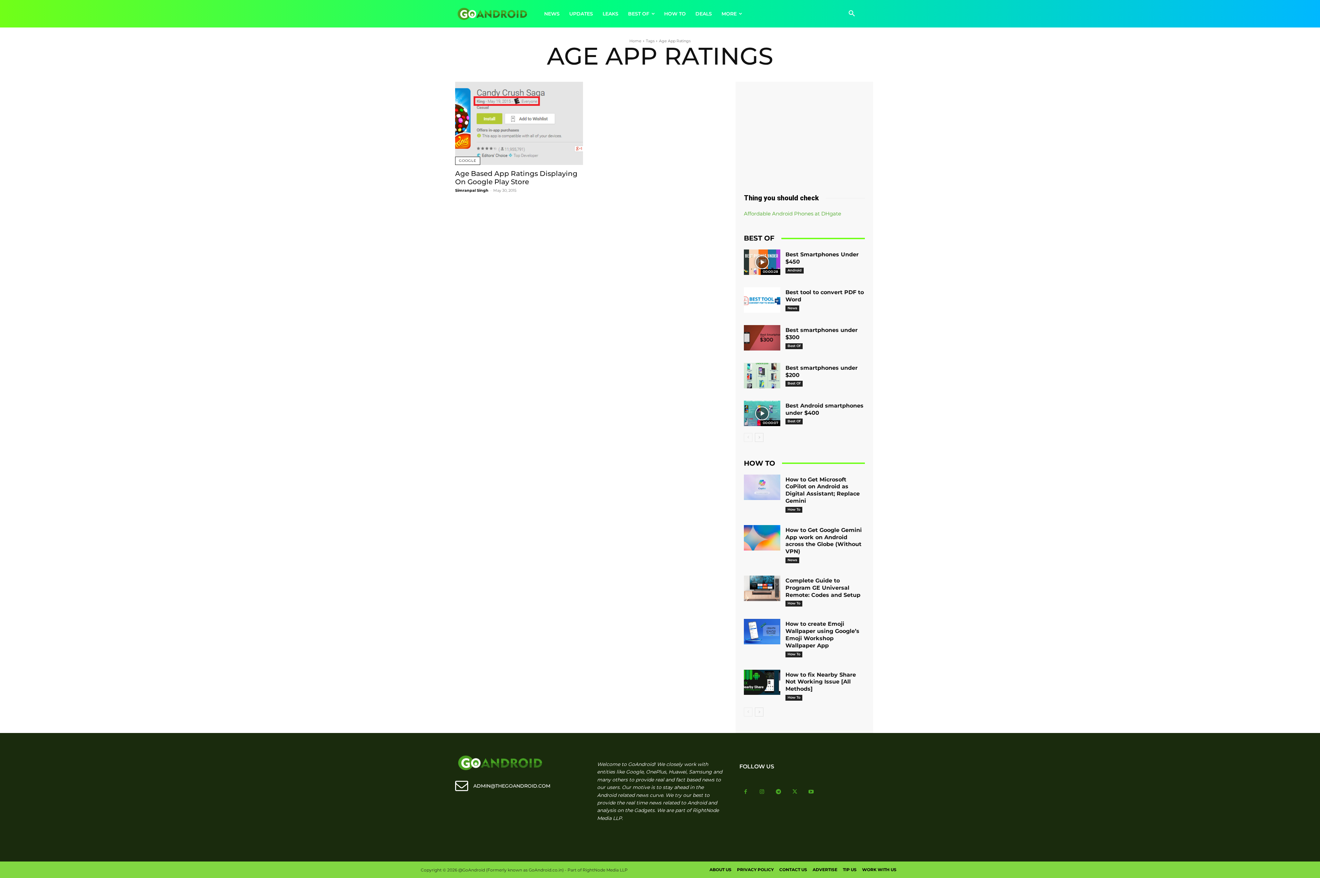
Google (467, 160)
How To (794, 509)
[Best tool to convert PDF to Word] (762, 300)
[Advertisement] (804, 135)
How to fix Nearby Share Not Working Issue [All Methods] (820, 681)
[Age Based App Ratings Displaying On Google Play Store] (519, 123)
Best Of (794, 346)
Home (635, 40)
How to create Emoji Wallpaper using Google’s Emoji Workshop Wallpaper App (822, 634)
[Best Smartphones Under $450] (762, 262)
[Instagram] (762, 792)
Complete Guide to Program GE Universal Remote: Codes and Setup (822, 587)
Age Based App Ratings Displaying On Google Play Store (516, 177)
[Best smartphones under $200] (762, 375)
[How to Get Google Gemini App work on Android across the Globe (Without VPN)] (762, 538)
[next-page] (759, 437)
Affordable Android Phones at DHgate (792, 213)
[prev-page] (748, 437)
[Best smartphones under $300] (762, 338)
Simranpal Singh (471, 190)
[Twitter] (794, 792)
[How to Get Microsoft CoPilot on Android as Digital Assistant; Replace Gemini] (762, 487)
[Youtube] (811, 792)
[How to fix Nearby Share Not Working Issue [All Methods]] (762, 682)
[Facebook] (745, 792)
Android (795, 270)
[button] (852, 14)
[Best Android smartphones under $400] (762, 413)
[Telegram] (778, 792)
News (792, 308)
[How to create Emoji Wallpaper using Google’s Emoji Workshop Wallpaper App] (762, 631)
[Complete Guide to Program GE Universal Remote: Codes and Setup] (762, 588)
